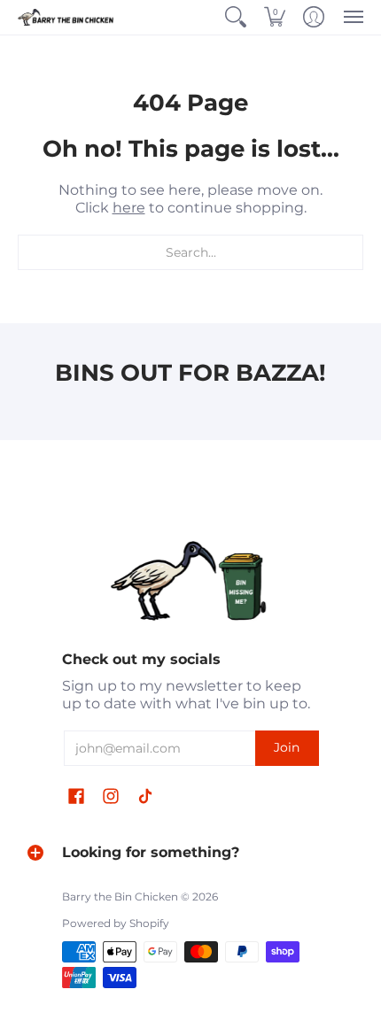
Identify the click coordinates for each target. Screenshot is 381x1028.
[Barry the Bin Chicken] (66, 17)
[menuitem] (235, 17)
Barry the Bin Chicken (120, 896)
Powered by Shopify (115, 923)
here (129, 207)
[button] (235, 17)
